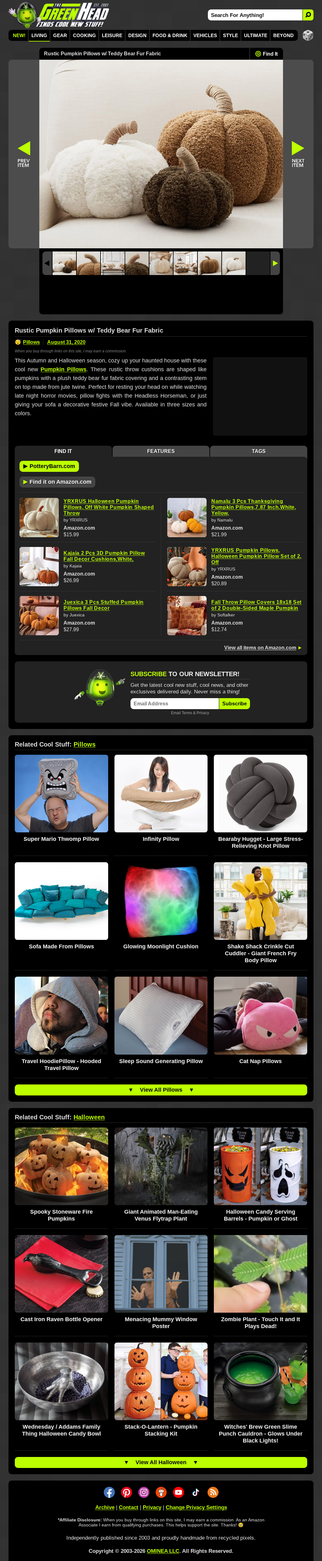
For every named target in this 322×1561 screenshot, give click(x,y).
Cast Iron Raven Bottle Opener (61, 1319)
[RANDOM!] (308, 35)
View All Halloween (161, 1462)
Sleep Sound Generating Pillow (161, 1061)
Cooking (84, 35)
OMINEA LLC (163, 1551)
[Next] (275, 263)
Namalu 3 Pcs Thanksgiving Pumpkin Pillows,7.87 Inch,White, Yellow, (253, 507)
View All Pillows (161, 1090)
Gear (60, 35)
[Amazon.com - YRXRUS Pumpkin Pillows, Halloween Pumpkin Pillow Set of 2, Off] (187, 566)
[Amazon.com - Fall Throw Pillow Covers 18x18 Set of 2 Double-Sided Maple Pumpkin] (187, 615)
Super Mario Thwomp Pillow (61, 839)
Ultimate (255, 35)
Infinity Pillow (161, 839)
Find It (270, 54)
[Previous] (47, 263)
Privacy (203, 713)
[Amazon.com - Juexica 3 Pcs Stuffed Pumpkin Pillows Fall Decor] (39, 615)
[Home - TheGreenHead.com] (58, 15)
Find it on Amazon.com (57, 481)
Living (39, 35)
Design (137, 35)
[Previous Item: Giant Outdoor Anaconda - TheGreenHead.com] (23, 154)
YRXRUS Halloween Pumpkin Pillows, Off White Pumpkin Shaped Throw (109, 507)
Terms (187, 713)
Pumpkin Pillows (63, 369)
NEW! (19, 35)
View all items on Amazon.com (260, 647)
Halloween (89, 1117)
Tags (259, 451)
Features (161, 451)
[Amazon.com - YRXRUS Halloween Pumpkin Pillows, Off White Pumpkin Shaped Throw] (39, 517)
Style (230, 35)
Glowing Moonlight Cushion (160, 946)
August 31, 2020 (66, 342)
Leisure (112, 35)
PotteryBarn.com (49, 465)
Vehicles (205, 35)
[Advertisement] (161, 296)
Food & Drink (170, 35)
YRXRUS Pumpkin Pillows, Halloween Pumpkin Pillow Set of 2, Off (256, 556)
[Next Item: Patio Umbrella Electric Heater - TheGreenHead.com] (298, 154)
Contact (128, 1507)
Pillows (31, 342)
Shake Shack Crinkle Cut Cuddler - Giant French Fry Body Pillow (261, 953)
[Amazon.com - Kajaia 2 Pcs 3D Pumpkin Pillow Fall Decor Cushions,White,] (39, 566)
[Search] (308, 14)
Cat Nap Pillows (260, 1061)
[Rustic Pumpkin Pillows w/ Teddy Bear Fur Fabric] (64, 263)
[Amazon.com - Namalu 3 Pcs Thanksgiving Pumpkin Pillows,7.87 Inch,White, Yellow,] (187, 517)
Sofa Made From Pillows (61, 946)
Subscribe (234, 703)
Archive (104, 1507)
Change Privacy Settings (196, 1507)
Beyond (283, 35)
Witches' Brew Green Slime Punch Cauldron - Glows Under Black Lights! (261, 1434)
